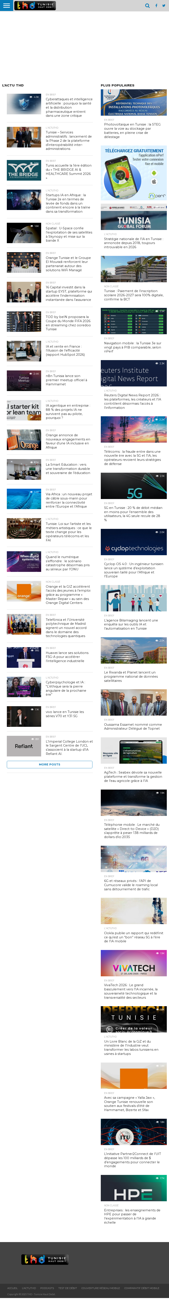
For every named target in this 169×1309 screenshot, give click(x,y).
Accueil (12, 1288)
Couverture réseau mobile (100, 1288)
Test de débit (67, 1288)
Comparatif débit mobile (141, 1288)
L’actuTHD (29, 1288)
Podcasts (47, 1288)
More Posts (49, 764)
